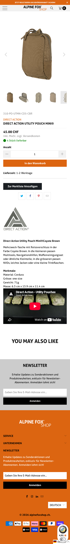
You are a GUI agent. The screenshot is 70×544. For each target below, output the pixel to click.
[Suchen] (52, 8)
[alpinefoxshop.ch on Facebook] (27, 496)
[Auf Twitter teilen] (21, 196)
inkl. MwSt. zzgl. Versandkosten (21, 136)
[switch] (63, 539)
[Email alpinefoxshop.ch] (42, 496)
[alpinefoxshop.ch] (35, 8)
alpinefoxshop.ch (39, 514)
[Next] (63, 54)
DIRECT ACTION (12, 119)
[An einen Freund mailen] (47, 196)
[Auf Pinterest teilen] (38, 196)
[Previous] (6, 54)
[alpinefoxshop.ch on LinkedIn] (37, 496)
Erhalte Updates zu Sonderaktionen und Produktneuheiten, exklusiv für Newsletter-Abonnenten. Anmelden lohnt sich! (28, 460)
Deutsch (55, 505)
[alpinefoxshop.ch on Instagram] (32, 496)
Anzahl (7, 147)
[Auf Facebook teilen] (30, 196)
